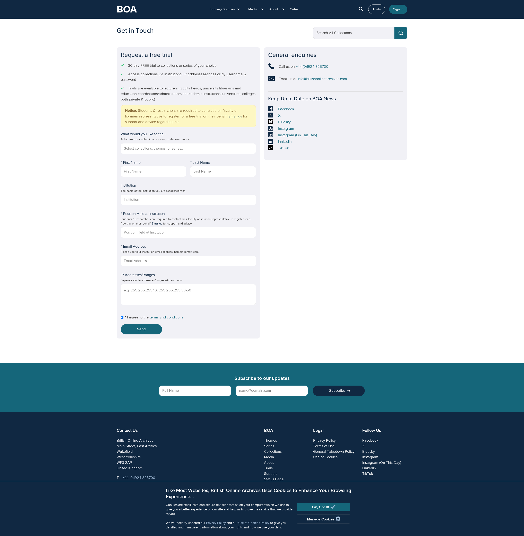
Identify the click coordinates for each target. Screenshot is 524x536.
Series (269, 446)
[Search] (400, 33)
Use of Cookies (325, 457)
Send (141, 329)
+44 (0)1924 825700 (312, 66)
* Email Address (133, 246)
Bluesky (284, 123)
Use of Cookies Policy (253, 523)
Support (270, 474)
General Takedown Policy (334, 451)
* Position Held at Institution (143, 214)
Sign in (398, 9)
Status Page (273, 479)
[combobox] (188, 148)
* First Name (131, 162)
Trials (377, 9)
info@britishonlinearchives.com (322, 79)
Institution (128, 185)
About (269, 462)
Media (269, 457)
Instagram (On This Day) (297, 136)
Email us (235, 116)
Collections (273, 451)
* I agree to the (137, 317)
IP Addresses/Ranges (138, 275)
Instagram (286, 129)
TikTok (284, 149)
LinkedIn (285, 142)
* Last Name (200, 162)
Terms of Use (324, 446)
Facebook (286, 109)
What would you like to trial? (143, 134)
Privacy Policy (216, 523)
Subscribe (337, 390)
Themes (270, 440)
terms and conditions (166, 317)
